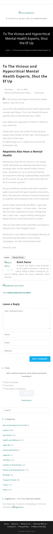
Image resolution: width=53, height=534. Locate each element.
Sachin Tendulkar (12, 382)
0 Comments (39, 93)
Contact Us (11, 526)
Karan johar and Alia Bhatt (19, 293)
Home (6, 524)
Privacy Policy (23, 526)
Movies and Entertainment (15, 93)
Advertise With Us (40, 524)
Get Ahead (7, 435)
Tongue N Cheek (9, 480)
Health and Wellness (11, 440)
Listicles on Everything (12, 465)
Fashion (6, 430)
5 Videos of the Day (38, 526)
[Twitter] (11, 270)
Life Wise (6, 460)
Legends (6, 455)
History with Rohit (10, 450)
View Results (26, 400)
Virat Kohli (9, 385)
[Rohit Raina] (9, 264)
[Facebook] (8, 270)
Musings (6, 475)
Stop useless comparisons (15, 388)
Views (28, 93)
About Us (14, 524)
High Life (6, 445)
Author (6, 258)
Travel (5, 485)
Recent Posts (18, 258)
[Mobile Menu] (26, 3)
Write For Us (25, 524)
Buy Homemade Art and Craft (15, 425)
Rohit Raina (9, 89)
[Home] (3, 50)
